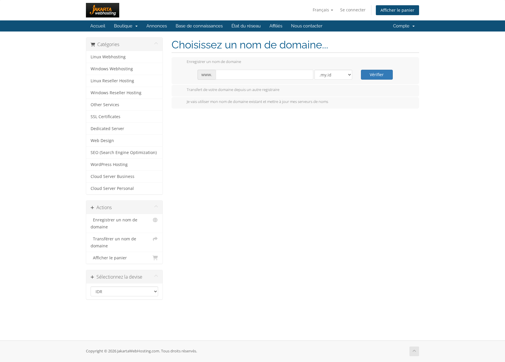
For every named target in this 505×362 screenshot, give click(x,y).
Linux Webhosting (108, 57)
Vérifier (377, 74)
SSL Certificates (105, 116)
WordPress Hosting (109, 164)
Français (321, 10)
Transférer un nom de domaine (113, 242)
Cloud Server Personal (112, 188)
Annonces (156, 26)
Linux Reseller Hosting (112, 80)
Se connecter (353, 10)
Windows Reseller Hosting (116, 92)
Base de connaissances (199, 26)
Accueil (97, 26)
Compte (402, 26)
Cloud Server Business (112, 176)
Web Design (102, 140)
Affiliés (275, 26)
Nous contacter (306, 26)
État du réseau (246, 26)
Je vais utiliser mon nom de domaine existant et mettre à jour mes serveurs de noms (257, 101)
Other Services (105, 104)
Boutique (124, 26)
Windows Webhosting (112, 68)
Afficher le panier (397, 10)
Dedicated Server (107, 128)
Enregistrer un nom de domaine (114, 223)
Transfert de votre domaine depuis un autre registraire (233, 89)
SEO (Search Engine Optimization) (124, 152)
